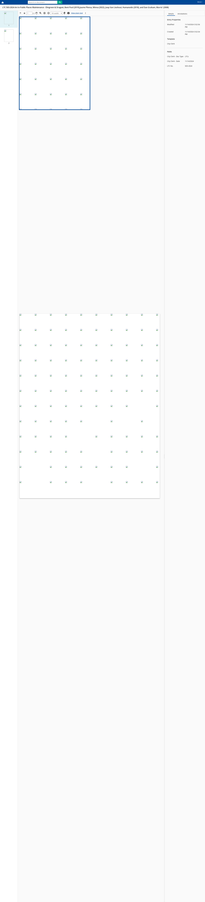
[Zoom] (40, 13)
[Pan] (36, 13)
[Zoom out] (49, 13)
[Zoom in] (44, 13)
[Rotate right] (64, 13)
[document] (185, 456)
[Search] (59, 2)
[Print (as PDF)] (68, 13)
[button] (9, 19)
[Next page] (24, 13)
